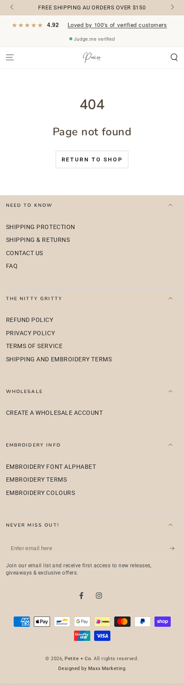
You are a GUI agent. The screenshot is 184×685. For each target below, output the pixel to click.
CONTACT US (24, 253)
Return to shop (92, 159)
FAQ (12, 266)
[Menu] (10, 57)
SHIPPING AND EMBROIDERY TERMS (59, 359)
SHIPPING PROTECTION (40, 227)
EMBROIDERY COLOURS (40, 493)
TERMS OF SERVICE (34, 346)
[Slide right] (171, 7)
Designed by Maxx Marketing (91, 668)
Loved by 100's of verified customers (117, 25)
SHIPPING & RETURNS (38, 240)
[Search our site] (174, 57)
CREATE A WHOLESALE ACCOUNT (54, 413)
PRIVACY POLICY (30, 333)
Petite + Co (78, 658)
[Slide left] (12, 7)
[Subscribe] (173, 548)
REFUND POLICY (29, 320)
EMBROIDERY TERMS (36, 479)
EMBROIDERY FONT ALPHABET (51, 467)
